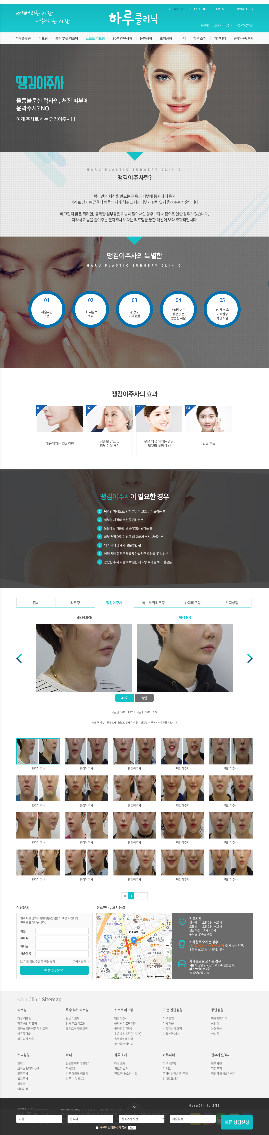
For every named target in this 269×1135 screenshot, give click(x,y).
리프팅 (43, 38)
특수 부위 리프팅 (66, 38)
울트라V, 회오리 (123, 1039)
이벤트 (167, 1068)
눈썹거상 (216, 1028)
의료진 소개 (121, 1068)
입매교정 (22, 1089)
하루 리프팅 (24, 1018)
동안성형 (146, 38)
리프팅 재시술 (25, 1039)
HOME (205, 25)
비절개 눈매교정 (172, 1028)
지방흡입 (71, 1068)
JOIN (229, 25)
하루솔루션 (23, 38)
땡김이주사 (114, 602)
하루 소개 (199, 38)
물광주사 (22, 1073)
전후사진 (216, 1063)
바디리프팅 (193, 602)
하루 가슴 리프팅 (75, 1079)
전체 (36, 602)
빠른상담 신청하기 (134, 1105)
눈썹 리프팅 (73, 1018)
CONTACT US (245, 25)
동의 (113, 1127)
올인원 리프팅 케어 (125, 1023)
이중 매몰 (168, 1023)
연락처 (24, 938)
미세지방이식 (219, 1018)
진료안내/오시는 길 (125, 1073)
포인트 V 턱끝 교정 (77, 1028)
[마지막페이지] (144, 895)
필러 (20, 1063)
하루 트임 (168, 1018)
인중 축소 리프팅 (75, 1023)
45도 (124, 697)
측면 (144, 697)
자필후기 (216, 1068)
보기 (132, 1127)
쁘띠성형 (166, 38)
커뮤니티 (220, 38)
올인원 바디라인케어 (78, 1063)
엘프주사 (22, 1079)
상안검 (215, 1023)
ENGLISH (199, 9)
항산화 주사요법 (123, 1044)
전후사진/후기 (243, 38)
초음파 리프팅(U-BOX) (127, 1034)
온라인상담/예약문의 (175, 1073)
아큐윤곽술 (24, 1034)
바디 (183, 38)
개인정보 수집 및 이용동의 (39, 961)
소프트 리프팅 (95, 38)
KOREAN (179, 9)
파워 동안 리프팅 (27, 1023)
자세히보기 (79, 961)
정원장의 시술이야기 (223, 1073)
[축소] (167, 945)
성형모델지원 (171, 1079)
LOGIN (217, 25)
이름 (23, 931)
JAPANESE (241, 9)
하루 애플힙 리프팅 (77, 1073)
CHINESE (220, 9)
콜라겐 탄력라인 (123, 1028)
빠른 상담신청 (236, 1122)
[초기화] (167, 953)
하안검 (215, 1034)
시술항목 (25, 953)
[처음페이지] (124, 895)
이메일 (24, 946)
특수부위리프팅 (153, 602)
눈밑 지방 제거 (171, 1034)
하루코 (21, 1084)
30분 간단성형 (122, 38)
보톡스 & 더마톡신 (28, 1068)
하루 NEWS (169, 1063)
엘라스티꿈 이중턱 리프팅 (32, 1028)
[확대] (167, 939)
